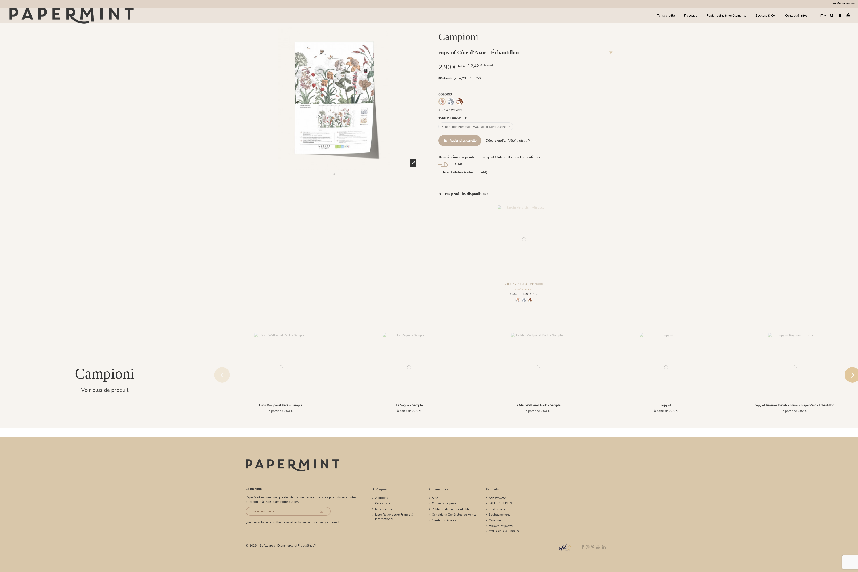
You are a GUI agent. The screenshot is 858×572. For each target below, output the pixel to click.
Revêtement (497, 509)
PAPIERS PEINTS (500, 503)
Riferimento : (446, 78)
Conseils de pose (444, 503)
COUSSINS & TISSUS (504, 531)
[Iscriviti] (321, 511)
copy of (666, 405)
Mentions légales (444, 520)
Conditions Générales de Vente (454, 515)
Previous (222, 374)
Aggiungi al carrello (463, 140)
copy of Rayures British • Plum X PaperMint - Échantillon (794, 405)
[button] (334, 174)
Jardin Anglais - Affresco (524, 284)
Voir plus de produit (104, 390)
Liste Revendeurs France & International (394, 517)
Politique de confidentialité (451, 509)
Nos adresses (385, 509)
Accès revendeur (844, 3)
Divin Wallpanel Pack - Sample (280, 405)
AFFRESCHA (497, 498)
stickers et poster (501, 526)
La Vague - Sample (409, 405)
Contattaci (382, 503)
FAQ (435, 498)
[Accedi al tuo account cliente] (840, 15)
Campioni (495, 520)
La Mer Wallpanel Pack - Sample (537, 405)
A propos (381, 498)
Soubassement (499, 515)
